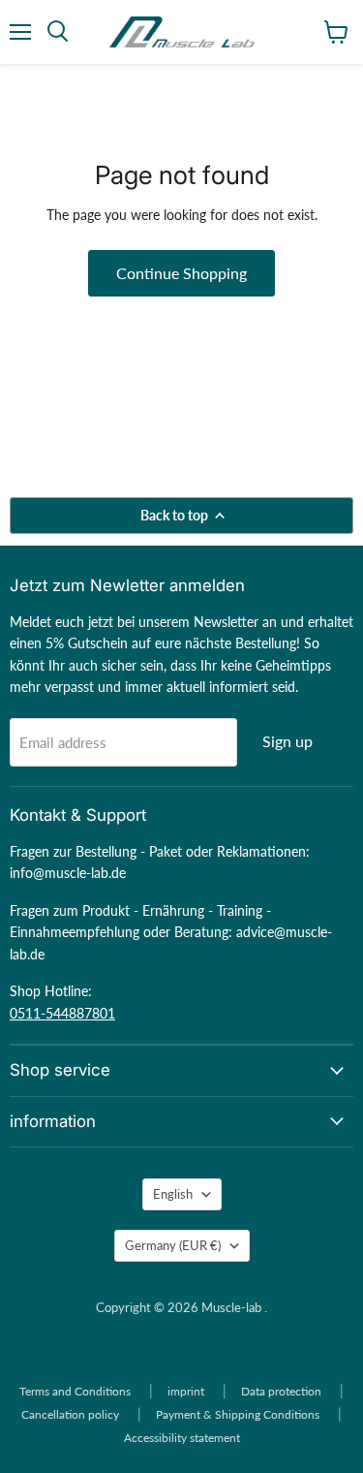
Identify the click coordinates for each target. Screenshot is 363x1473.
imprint (185, 1391)
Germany (173, 1245)
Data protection (281, 1391)
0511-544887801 (62, 1013)
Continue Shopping (181, 273)
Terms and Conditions (75, 1391)
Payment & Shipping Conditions (237, 1414)
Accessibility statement (182, 1437)
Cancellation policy (70, 1414)
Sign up (287, 741)
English (173, 1194)
